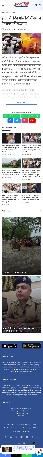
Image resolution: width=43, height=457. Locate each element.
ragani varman (9, 29)
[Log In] (36, 5)
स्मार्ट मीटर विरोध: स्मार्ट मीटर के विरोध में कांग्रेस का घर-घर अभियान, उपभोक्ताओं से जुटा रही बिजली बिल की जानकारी (31, 173)
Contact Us (14, 428)
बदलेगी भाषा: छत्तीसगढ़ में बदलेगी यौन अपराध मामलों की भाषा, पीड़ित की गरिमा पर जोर (11, 172)
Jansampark (28, 428)
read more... (21, 374)
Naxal (14, 431)
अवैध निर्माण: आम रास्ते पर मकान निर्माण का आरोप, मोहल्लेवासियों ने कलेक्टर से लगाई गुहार (10, 198)
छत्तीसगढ (13, 12)
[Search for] (40, 5)
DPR (34, 428)
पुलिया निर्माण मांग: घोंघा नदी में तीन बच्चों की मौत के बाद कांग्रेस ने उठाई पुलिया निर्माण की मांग (31, 148)
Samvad (21, 428)
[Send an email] (14, 29)
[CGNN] (21, 5)
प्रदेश (9, 12)
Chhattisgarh (26, 431)
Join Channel (12, 115)
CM (38, 428)
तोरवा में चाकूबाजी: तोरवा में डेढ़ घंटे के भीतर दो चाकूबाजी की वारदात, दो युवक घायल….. (10, 148)
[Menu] (3, 5)
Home (5, 12)
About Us (7, 428)
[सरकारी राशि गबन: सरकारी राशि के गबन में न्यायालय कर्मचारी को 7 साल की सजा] (31, 188)
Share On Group (31, 115)
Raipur (19, 431)
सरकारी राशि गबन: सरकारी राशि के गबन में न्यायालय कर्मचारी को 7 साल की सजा (30, 197)
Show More (21, 102)
